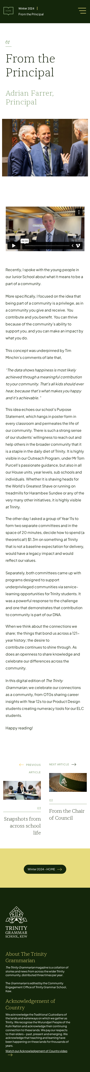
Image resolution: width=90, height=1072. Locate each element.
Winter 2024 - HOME (41, 869)
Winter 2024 (26, 8)
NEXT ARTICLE (59, 764)
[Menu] (82, 10)
